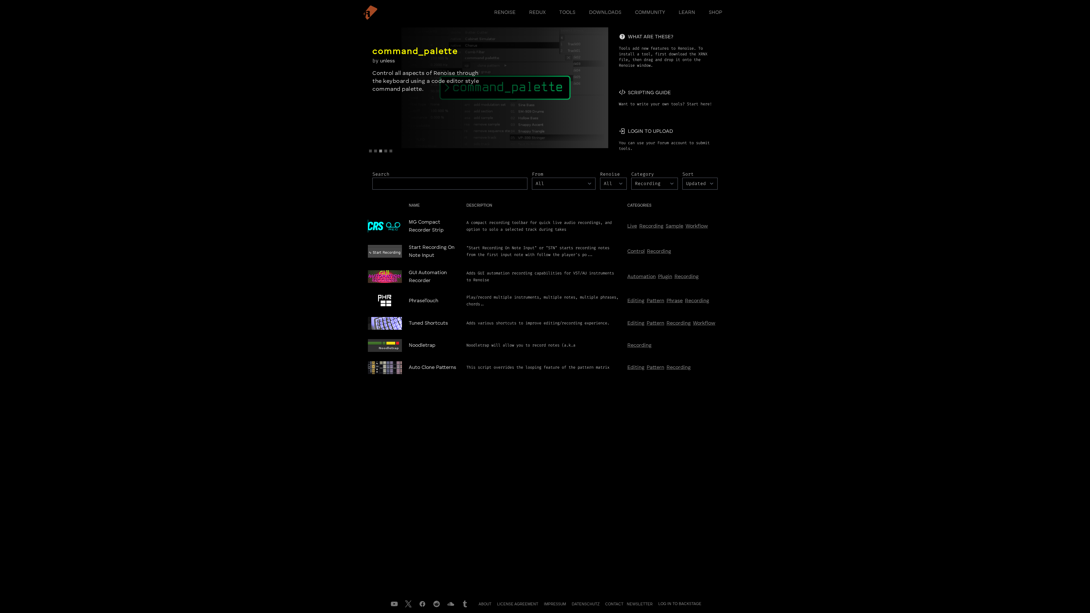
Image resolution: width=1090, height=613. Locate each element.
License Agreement (518, 604)
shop (715, 12)
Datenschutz (586, 604)
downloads (605, 12)
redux (537, 12)
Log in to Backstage (679, 604)
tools (567, 12)
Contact (614, 604)
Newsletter (640, 604)
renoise (504, 12)
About (485, 604)
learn (687, 12)
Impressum (555, 604)
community (650, 12)
